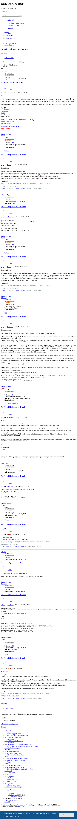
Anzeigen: (5, 714)
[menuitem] (16, 23)
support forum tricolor (18, 805)
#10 (2, 605)
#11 (2, 668)
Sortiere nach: (22, 714)
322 (12, 589)
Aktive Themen (9, 45)
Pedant (3, 136)
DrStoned (3, 298)
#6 (1, 417)
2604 (12, 304)
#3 (1, 217)
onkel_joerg (4, 194)
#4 (1, 267)
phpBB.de (21, 806)
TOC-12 (3, 71)
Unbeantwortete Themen (12, 43)
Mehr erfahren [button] (14, 816)
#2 (1, 165)
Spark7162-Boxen (35, 333)
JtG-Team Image (16, 183)
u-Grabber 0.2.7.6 (5, 188)
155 (12, 77)
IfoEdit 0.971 (23, 188)
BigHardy (4, 584)
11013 (12, 395)
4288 (12, 142)
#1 (1, 92)
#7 (1, 486)
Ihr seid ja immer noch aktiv (14, 49)
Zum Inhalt (4, 11)
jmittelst (3, 388)
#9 (1, 573)
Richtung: (42, 714)
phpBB (35, 805)
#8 (1, 534)
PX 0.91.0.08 (16, 188)
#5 (1, 327)
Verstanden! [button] (66, 815)
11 (11, 200)
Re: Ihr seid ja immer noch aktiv (13, 155)
